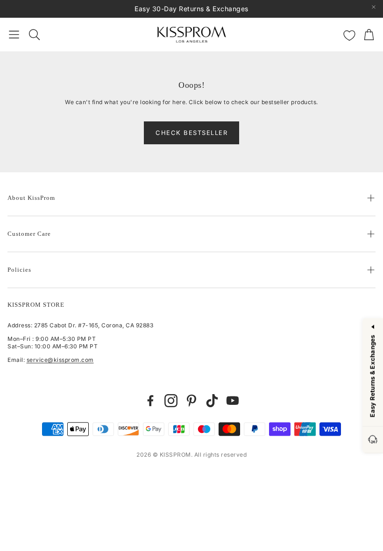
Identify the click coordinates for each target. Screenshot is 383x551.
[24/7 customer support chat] (372, 440)
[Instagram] (170, 400)
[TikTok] (212, 400)
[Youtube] (232, 400)
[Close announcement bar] (374, 7)
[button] (14, 34)
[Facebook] (150, 400)
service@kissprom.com (60, 359)
